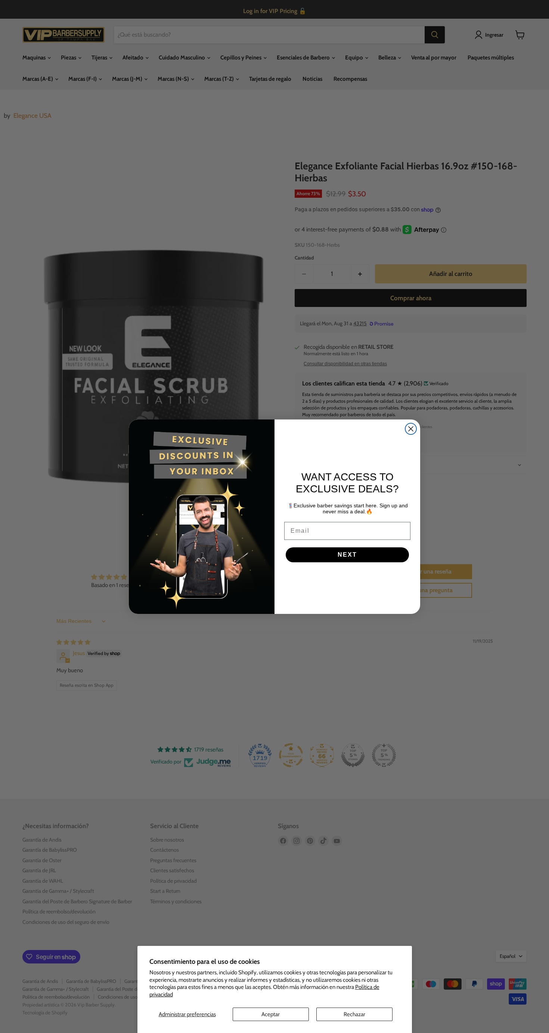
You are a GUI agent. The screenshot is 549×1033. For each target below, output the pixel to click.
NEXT (347, 554)
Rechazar (354, 1014)
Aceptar (270, 1014)
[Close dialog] (410, 428)
